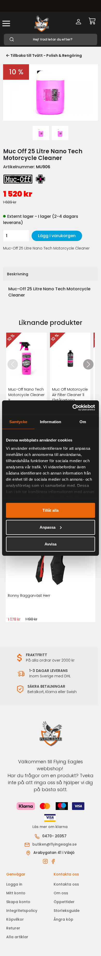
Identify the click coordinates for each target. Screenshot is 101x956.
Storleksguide (67, 910)
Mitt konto (15, 893)
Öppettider (64, 901)
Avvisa (50, 544)
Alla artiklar (17, 936)
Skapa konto (18, 901)
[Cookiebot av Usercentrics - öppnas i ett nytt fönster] (72, 407)
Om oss (61, 893)
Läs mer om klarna (50, 826)
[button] (88, 364)
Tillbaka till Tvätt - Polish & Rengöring (46, 55)
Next (93, 97)
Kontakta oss (66, 884)
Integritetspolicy (21, 910)
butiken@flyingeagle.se (54, 844)
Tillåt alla (50, 510)
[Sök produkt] (50, 39)
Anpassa (47, 527)
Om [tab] (83, 422)
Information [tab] (50, 422)
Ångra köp (63, 919)
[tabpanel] (41, 133)
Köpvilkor (15, 919)
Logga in (14, 884)
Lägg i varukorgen (57, 236)
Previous (8, 97)
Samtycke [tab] (18, 422)
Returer (13, 928)
